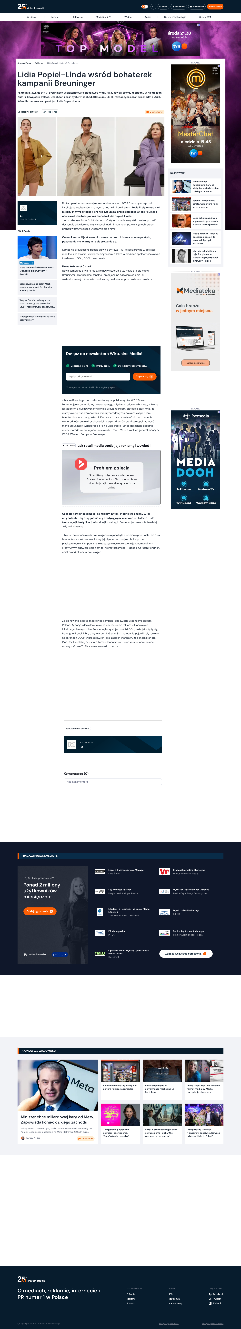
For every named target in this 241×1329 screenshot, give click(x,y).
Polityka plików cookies (212, 1323)
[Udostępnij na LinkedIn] (55, 112)
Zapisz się (142, 376)
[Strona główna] (31, 6)
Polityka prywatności (169, 1323)
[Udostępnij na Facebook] (51, 112)
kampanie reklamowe (77, 728)
